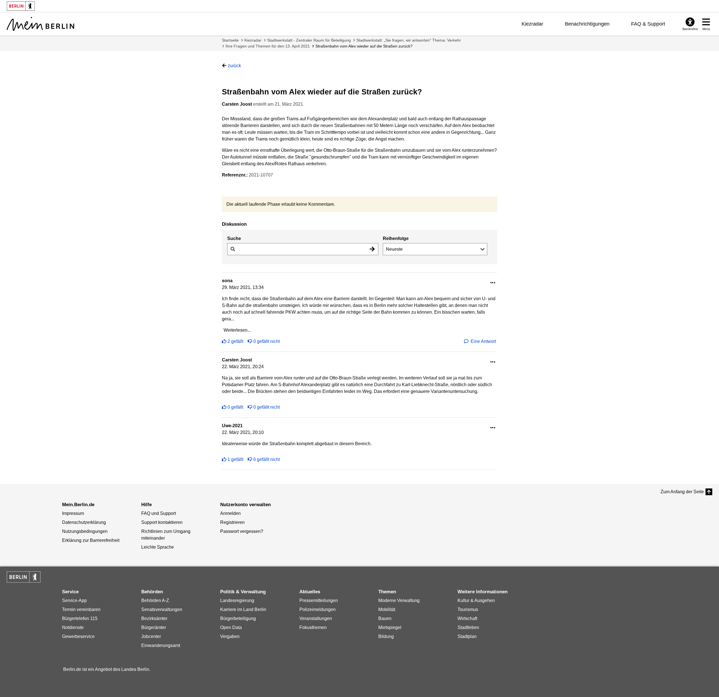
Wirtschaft (467, 618)
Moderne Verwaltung (399, 600)
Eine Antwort (483, 341)
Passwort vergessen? (241, 531)
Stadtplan (467, 636)
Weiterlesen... (237, 330)
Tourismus (468, 609)
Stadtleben (468, 627)
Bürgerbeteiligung (238, 618)
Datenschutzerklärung (84, 522)
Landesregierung (237, 600)
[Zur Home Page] (40, 24)
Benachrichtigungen (587, 24)
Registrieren (232, 522)
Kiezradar (532, 24)
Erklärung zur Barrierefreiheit (90, 540)
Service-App (74, 600)
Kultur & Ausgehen (476, 600)
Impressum (73, 513)
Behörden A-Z (155, 600)
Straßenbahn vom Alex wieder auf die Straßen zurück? (364, 46)
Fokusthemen (313, 627)
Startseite (230, 40)
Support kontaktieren (162, 522)
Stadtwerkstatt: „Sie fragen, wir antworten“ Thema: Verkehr (408, 40)
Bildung (386, 636)
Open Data (231, 627)
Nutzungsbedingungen (85, 531)
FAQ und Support (158, 513)
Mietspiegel (389, 627)
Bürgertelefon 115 (79, 618)
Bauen (385, 618)
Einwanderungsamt (160, 645)
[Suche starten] (372, 249)
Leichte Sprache (157, 547)
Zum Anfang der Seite (682, 491)
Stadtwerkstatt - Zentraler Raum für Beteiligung (309, 40)
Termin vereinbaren (81, 609)
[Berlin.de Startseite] (23, 577)
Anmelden (230, 513)
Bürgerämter (153, 627)
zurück (234, 65)
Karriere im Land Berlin (243, 609)
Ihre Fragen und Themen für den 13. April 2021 (268, 46)
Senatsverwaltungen (161, 609)
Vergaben (230, 636)
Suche (234, 238)
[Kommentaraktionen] (493, 283)
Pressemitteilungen (318, 600)
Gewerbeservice (78, 636)
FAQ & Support (648, 24)
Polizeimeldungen (317, 609)
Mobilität (386, 609)
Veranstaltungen (315, 618)
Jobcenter (151, 636)
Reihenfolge (396, 238)
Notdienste (73, 627)
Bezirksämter (154, 618)
